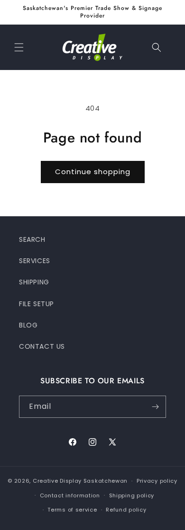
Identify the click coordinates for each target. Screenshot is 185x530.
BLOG (28, 325)
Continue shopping (92, 172)
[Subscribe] (155, 407)
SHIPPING (34, 282)
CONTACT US (42, 346)
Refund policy (126, 509)
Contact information (70, 495)
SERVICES (34, 260)
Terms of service (72, 509)
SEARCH (32, 239)
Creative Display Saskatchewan (80, 481)
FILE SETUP (36, 304)
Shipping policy (132, 495)
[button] (19, 47)
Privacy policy (157, 481)
